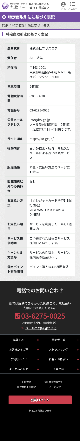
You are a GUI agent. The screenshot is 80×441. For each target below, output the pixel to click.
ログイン (63, 9)
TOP (5, 25)
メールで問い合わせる (41, 328)
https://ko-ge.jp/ (42, 138)
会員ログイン (40, 399)
